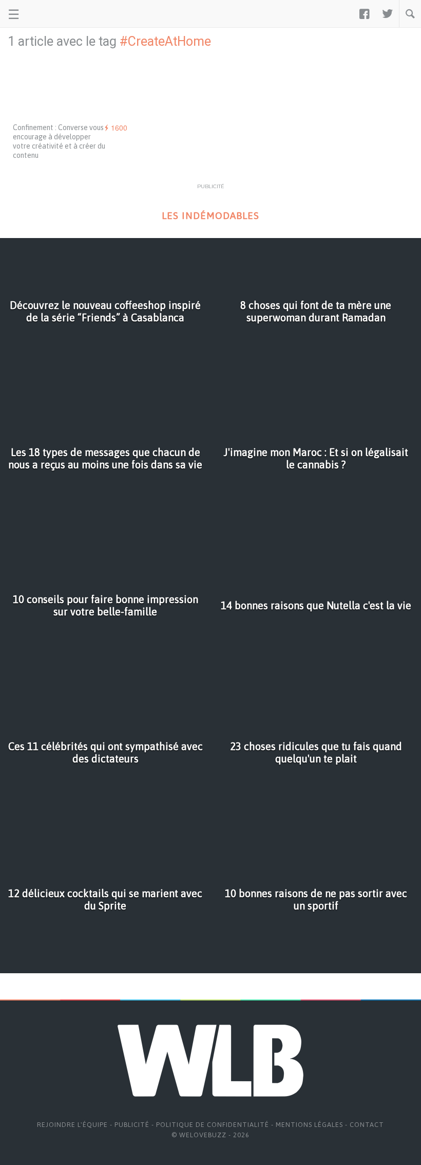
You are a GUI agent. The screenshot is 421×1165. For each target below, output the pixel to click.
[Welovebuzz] (47, 14)
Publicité (131, 1124)
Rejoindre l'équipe (72, 1124)
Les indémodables (210, 216)
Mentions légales (309, 1124)
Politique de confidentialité (212, 1124)
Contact (367, 1124)
